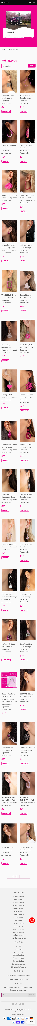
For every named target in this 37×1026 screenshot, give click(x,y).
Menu (6, 2)
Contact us (18, 952)
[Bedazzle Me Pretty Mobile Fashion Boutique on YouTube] (23, 1004)
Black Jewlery (18, 896)
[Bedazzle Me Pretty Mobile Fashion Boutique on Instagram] (20, 1004)
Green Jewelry (18, 914)
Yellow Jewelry (18, 935)
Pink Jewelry (18, 920)
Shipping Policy (19, 958)
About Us (18, 949)
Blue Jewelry (18, 900)
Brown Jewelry (18, 905)
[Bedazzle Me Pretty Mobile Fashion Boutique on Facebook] (13, 1004)
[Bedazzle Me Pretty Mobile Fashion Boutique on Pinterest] (16, 1004)
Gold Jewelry (18, 911)
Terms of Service (18, 964)
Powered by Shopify (18, 1014)
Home (3, 49)
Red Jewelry (18, 926)
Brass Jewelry (18, 902)
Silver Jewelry (18, 929)
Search (18, 946)
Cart (34, 2)
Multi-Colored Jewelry (18, 938)
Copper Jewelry (18, 908)
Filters (31, 66)
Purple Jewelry (18, 923)
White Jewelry (18, 932)
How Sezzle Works (18, 967)
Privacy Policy (18, 961)
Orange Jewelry (18, 917)
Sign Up (31, 995)
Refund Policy (18, 955)
